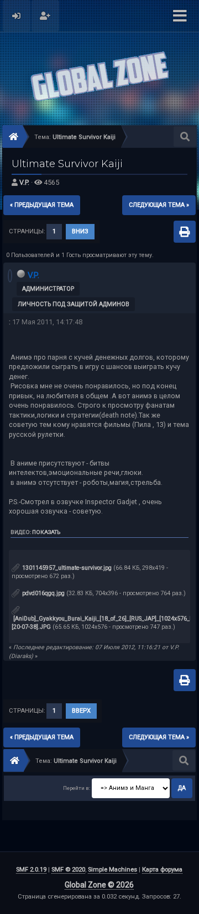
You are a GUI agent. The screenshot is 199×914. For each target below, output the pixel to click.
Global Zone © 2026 (99, 884)
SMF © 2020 (68, 869)
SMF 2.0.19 (31, 869)
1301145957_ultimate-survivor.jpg (66, 567)
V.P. (24, 182)
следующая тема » (159, 205)
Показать (46, 532)
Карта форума (162, 869)
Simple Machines (112, 869)
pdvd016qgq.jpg (42, 593)
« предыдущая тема (42, 205)
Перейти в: (76, 788)
